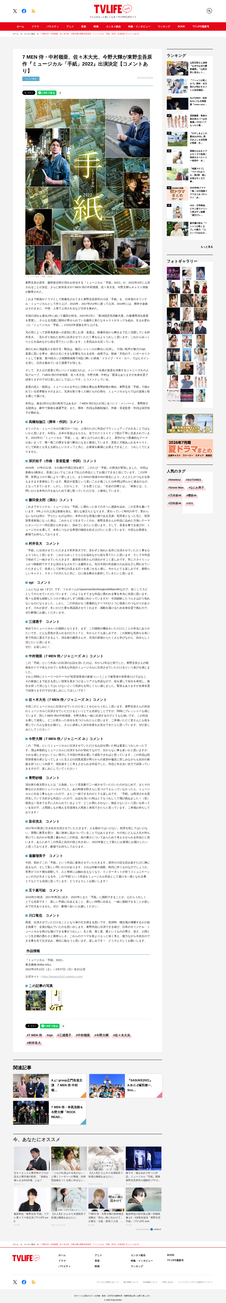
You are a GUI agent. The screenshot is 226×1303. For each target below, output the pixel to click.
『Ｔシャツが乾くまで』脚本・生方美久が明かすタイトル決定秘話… (198, 85)
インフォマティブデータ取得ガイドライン (195, 1282)
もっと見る (207, 246)
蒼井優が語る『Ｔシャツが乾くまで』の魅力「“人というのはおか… (198, 228)
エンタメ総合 (113, 26)
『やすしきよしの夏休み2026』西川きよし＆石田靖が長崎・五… (198, 138)
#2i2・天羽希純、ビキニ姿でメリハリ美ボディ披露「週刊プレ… (198, 210)
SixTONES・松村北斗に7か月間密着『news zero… (198, 101)
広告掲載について (150, 1282)
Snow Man (177, 487)
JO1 (190, 503)
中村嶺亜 (84, 1035)
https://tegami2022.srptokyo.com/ (62, 976)
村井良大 (35, 1042)
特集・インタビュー (139, 26)
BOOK (181, 26)
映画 (96, 26)
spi (50, 1035)
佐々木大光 (122, 1035)
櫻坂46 (192, 495)
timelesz (175, 479)
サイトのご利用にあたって (108, 1282)
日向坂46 (175, 503)
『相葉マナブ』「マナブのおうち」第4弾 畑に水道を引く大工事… (198, 175)
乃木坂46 (175, 495)
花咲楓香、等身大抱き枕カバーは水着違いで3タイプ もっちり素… (199, 120)
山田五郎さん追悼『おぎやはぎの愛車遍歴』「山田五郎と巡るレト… (198, 67)
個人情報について (130, 1282)
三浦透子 (65, 1035)
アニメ (70, 26)
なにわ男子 (197, 487)
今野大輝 (102, 1035)
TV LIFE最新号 (201, 26)
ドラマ (35, 26)
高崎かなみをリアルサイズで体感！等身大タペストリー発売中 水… (198, 156)
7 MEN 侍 (35, 1035)
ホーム (20, 26)
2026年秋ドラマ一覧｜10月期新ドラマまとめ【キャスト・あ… (198, 193)
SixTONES (194, 479)
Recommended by (143, 1229)
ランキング (164, 26)
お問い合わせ (167, 1282)
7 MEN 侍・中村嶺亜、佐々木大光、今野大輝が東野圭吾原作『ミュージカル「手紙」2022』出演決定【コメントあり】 (90, 34)
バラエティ (53, 26)
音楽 (83, 26)
